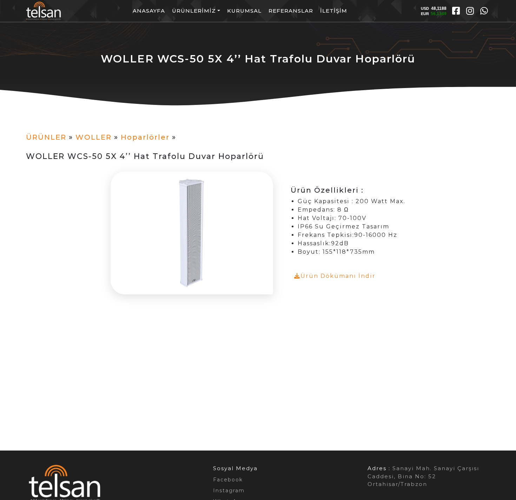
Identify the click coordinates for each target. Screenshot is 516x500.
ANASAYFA (149, 10)
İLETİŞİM (333, 10)
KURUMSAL (244, 10)
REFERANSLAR (291, 10)
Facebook (228, 479)
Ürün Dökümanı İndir (338, 276)
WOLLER (93, 137)
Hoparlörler (145, 137)
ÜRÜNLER (46, 137)
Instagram (229, 490)
